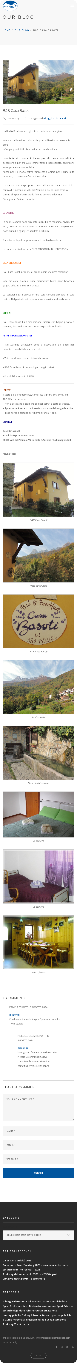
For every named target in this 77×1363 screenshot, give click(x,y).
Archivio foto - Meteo (38, 1301)
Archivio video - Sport (50, 1306)
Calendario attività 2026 (17, 1260)
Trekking (8, 1324)
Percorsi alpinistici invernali (29, 1319)
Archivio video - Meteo (23, 1306)
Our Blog (22, 30)
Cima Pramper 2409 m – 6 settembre (24, 1278)
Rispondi (14, 1014)
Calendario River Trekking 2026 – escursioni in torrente (35, 1265)
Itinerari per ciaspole (54, 1315)
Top (38, 1356)
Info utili (36, 1315)
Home (7, 30)
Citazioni (69, 1306)
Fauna (38, 1310)
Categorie (10, 1227)
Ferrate (46, 1310)
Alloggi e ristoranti (54, 118)
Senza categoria (56, 1319)
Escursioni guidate (14, 1310)
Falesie (29, 1310)
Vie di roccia (21, 1324)
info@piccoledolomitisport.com (53, 1337)
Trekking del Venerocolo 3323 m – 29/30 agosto (30, 1274)
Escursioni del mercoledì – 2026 (21, 1269)
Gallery (26, 1315)
